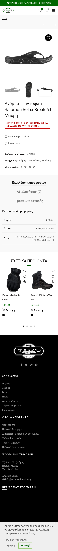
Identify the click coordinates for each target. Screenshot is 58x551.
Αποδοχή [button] (25, 545)
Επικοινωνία (8, 410)
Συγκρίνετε (14, 143)
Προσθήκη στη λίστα (19, 136)
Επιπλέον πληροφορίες (29, 182)
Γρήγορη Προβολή (25, 282)
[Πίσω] (5, 19)
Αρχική (6, 383)
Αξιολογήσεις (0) (29, 192)
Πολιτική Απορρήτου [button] (16, 540)
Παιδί (5, 396)
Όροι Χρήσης (8, 425)
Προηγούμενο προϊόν (45, 25)
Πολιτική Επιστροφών (13, 447)
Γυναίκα (6, 392)
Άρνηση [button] (10, 545)
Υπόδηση (46, 160)
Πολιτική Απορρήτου (12, 429)
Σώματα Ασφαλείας (12, 405)
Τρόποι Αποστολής (29, 201)
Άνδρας (22, 160)
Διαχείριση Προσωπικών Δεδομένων (20, 434)
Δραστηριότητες (10, 401)
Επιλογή (10, 310)
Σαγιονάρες (34, 160)
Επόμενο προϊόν (53, 25)
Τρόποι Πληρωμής (11, 443)
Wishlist (41, 9)
